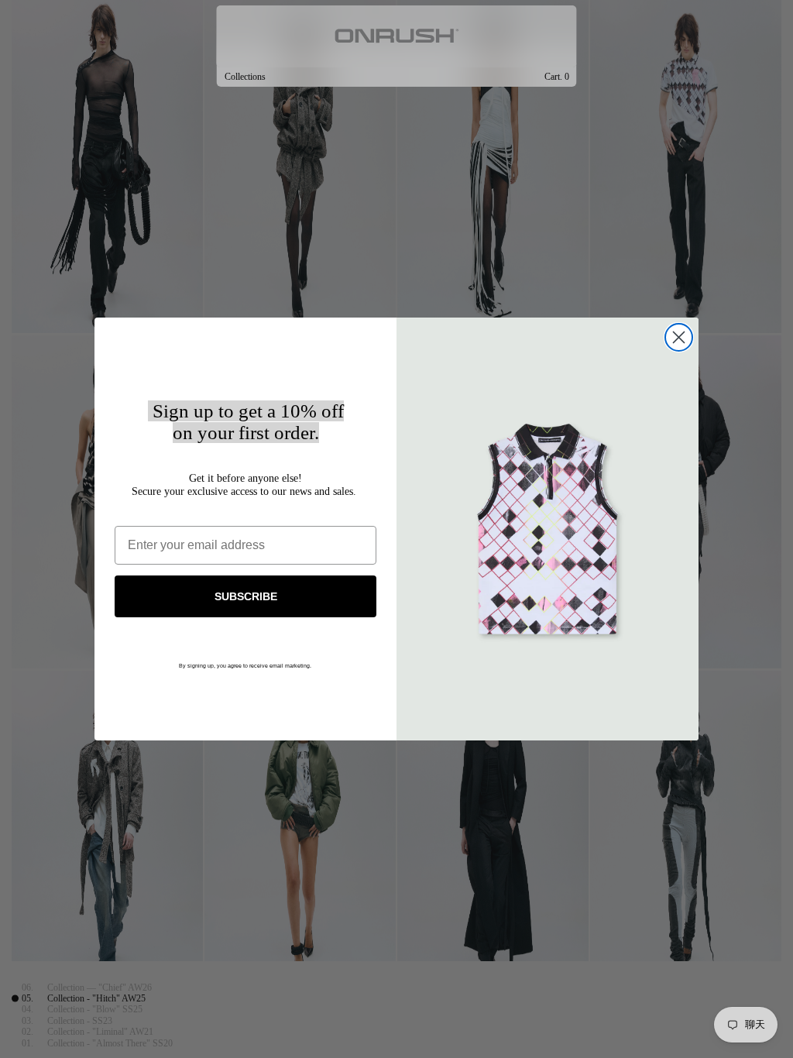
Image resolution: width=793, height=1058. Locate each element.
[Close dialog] (678, 337)
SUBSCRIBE (246, 596)
